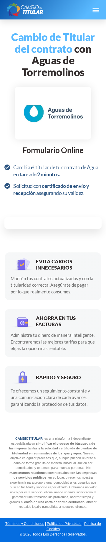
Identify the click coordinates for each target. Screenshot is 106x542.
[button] (95, 9)
